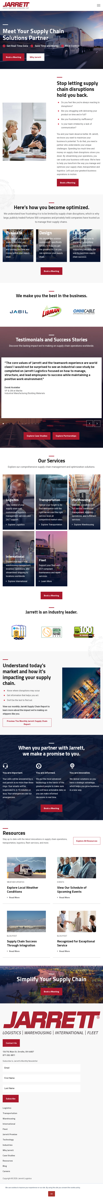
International (9, 1123)
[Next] (97, 423)
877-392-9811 (9, 1055)
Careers (6, 1171)
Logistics (7, 1108)
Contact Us (11, 1043)
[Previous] (89, 423)
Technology (8, 1139)
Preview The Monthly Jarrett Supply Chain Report (27, 722)
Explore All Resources (86, 840)
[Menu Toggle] (98, 5)
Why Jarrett (35, 57)
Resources (8, 1160)
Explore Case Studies (37, 435)
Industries (7, 1145)
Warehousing (9, 1118)
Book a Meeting (13, 57)
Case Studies (9, 1155)
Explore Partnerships (66, 435)
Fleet (5, 1129)
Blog (5, 1166)
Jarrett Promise (10, 1134)
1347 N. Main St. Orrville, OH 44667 (18, 1051)
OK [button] (51, 1194)
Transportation (10, 1113)
